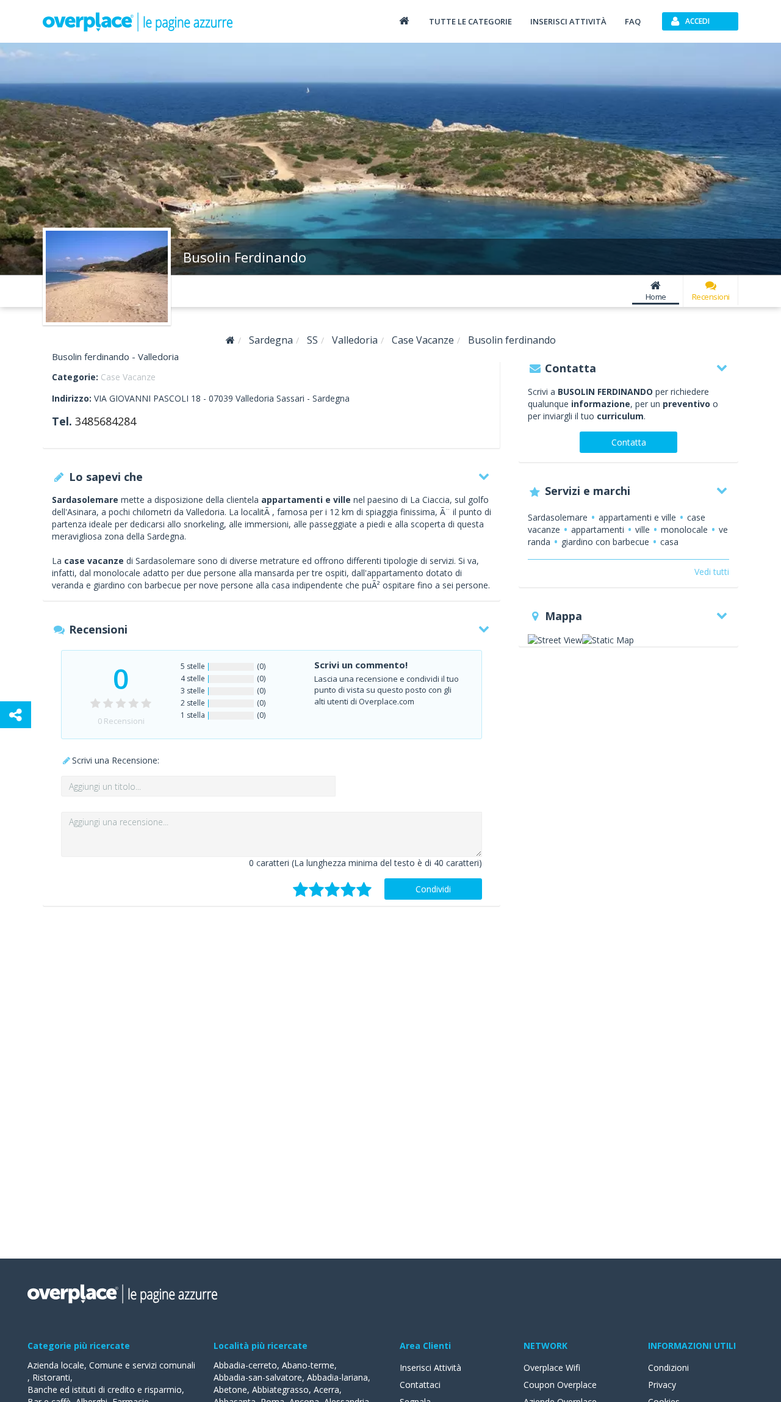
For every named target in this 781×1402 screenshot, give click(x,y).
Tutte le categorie (470, 21)
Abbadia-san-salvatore (258, 1377)
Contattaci (420, 1384)
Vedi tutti (711, 571)
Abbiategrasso (280, 1389)
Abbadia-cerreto (245, 1365)
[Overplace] (230, 340)
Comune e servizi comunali (142, 1365)
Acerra (326, 1389)
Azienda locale (55, 1365)
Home (656, 296)
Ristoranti (51, 1377)
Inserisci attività (568, 21)
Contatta (628, 442)
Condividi (433, 889)
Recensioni (711, 296)
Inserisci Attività (430, 1367)
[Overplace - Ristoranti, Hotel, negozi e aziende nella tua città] (138, 21)
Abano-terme (308, 1365)
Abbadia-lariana (337, 1377)
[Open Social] (15, 714)
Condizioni (668, 1367)
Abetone (230, 1389)
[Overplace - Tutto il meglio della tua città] (404, 20)
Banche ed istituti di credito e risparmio (104, 1389)
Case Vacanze (128, 377)
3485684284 (105, 421)
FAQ (633, 21)
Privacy (662, 1384)
